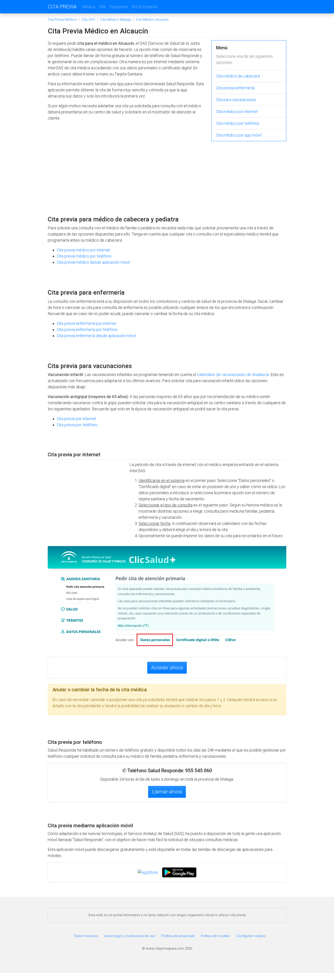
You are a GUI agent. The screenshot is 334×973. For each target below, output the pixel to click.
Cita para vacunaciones (236, 99)
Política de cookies (215, 936)
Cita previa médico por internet (83, 250)
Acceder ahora (167, 667)
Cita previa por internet (76, 418)
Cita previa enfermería (235, 87)
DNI (102, 6)
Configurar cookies (251, 936)
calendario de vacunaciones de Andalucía (233, 374)
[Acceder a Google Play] (179, 872)
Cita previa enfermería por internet (86, 323)
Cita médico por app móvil (238, 135)
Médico (88, 6)
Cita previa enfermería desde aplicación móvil (96, 335)
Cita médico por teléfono (237, 123)
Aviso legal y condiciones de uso (130, 936)
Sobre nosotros (86, 936)
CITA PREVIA (62, 7)
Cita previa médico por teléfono (84, 256)
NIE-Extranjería (144, 6)
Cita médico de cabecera (238, 76)
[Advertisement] (126, 158)
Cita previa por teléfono (77, 424)
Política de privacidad (178, 936)
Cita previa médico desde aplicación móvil (93, 262)
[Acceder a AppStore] (148, 872)
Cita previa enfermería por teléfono (87, 329)
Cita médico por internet (237, 111)
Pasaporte (119, 6)
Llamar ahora (167, 792)
